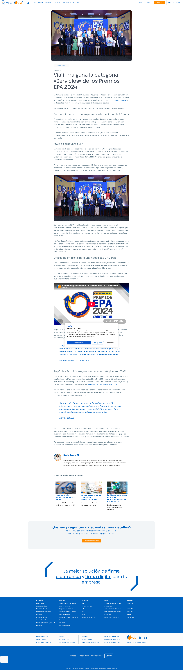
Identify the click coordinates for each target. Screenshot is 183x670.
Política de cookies (112, 668)
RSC (83, 611)
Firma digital (40, 603)
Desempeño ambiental (111, 617)
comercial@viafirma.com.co (90, 642)
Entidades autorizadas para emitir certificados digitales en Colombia (117, 498)
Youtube (130, 611)
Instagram (130, 617)
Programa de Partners (66, 609)
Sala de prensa (61, 65)
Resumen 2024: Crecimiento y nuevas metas (65, 497)
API (83, 609)
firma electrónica (119, 100)
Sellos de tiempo (41, 617)
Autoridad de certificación (112, 609)
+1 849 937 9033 (115, 639)
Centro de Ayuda (87, 606)
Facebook (130, 603)
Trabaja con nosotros (88, 617)
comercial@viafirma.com (44, 642)
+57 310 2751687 (87, 639)
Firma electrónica (41, 606)
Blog (83, 603)
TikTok (129, 614)
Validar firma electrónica (44, 620)
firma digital (98, 576)
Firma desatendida (42, 609)
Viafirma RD (62, 622)
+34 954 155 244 (41, 639)
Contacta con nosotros (91, 540)
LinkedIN (130, 609)
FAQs (83, 614)
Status (109, 656)
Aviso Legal (68, 668)
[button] (69, 326)
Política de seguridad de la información (95, 668)
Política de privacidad (78, 668)
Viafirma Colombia (64, 625)
